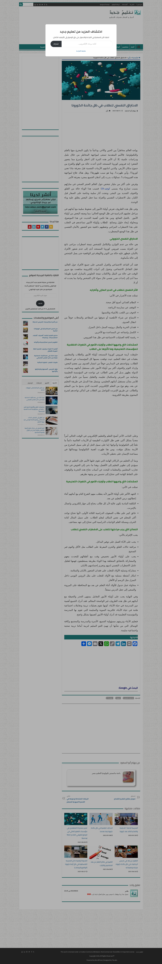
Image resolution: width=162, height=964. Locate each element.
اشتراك (56, 44)
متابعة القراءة (81, 50)
